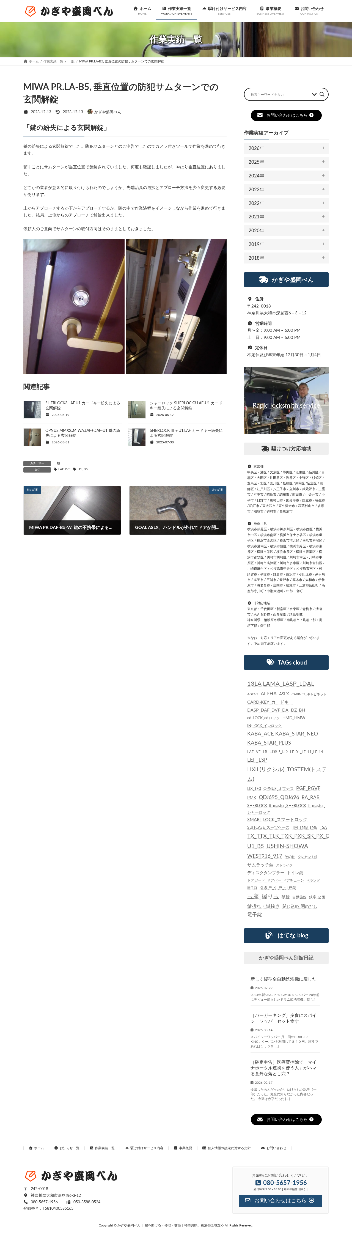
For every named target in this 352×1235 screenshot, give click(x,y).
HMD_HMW (294, 718)
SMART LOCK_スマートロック (277, 820)
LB (265, 752)
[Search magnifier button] (322, 94)
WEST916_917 (264, 856)
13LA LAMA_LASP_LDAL (280, 684)
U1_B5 (83, 469)
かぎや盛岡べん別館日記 (286, 958)
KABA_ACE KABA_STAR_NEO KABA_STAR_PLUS (282, 738)
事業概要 (185, 1148)
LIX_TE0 (254, 789)
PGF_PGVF (308, 788)
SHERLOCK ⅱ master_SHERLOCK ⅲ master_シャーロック (286, 809)
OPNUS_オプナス (278, 789)
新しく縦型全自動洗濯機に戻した (284, 979)
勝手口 (252, 888)
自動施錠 (299, 897)
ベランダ (313, 880)
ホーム (39, 1148)
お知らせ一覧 (69, 1148)
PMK (251, 798)
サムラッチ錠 (260, 865)
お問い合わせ (276, 1148)
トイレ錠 (295, 873)
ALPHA (269, 693)
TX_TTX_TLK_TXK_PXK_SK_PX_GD (290, 836)
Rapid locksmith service (286, 405)
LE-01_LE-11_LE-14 (306, 752)
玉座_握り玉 (263, 896)
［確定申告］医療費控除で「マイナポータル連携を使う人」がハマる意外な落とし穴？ (284, 1068)
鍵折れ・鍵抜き (263, 906)
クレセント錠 (308, 856)
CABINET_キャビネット (309, 694)
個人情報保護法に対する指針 (229, 1148)
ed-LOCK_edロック (263, 718)
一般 (57, 463)
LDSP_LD (279, 752)
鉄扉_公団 (317, 897)
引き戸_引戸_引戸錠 (278, 888)
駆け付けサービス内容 (146, 1148)
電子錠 (254, 914)
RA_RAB (311, 797)
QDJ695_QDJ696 (279, 797)
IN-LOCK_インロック (264, 726)
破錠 (286, 897)
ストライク (284, 865)
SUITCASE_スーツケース (268, 828)
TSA (323, 828)
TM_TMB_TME (304, 828)
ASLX (284, 694)
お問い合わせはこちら (287, 115)
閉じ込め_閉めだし (299, 906)
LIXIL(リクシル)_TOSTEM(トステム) (287, 774)
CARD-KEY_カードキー (270, 702)
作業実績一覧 (105, 1148)
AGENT (252, 694)
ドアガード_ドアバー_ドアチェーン (275, 880)
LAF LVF (64, 469)
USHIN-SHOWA (287, 846)
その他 (290, 856)
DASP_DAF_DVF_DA (267, 710)
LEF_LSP (257, 760)
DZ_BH (298, 710)
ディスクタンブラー (265, 873)
